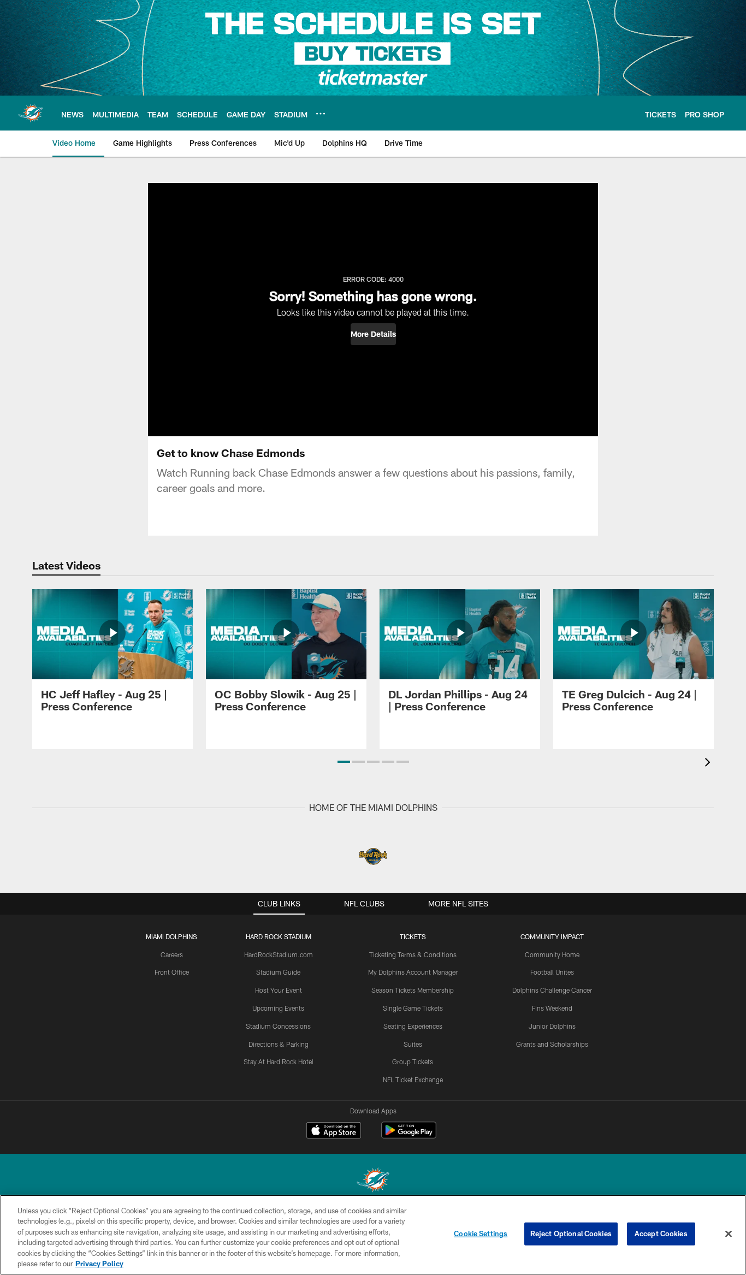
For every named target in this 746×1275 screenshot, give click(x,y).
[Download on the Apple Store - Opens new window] (333, 1131)
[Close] (729, 1234)
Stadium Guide (278, 972)
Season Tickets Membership (412, 990)
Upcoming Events (278, 1008)
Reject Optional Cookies (571, 1233)
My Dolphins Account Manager (413, 972)
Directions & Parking (278, 1044)
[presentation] (709, 763)
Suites (413, 1044)
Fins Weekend (552, 1008)
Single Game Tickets (413, 1008)
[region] (373, 1235)
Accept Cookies (661, 1233)
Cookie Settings (480, 1233)
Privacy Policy (99, 1263)
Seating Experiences (412, 1026)
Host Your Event (278, 990)
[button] (373, 334)
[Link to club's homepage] (30, 113)
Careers (172, 954)
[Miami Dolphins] (373, 1181)
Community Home (552, 954)
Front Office (172, 972)
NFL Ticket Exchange (413, 1079)
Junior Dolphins (552, 1026)
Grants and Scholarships (552, 1044)
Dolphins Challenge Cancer (552, 990)
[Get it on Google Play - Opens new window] (408, 1135)
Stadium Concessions (278, 1026)
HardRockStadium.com (278, 954)
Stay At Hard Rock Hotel (278, 1061)
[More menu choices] (320, 113)
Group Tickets (412, 1061)
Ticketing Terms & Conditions (413, 954)
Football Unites (552, 972)
